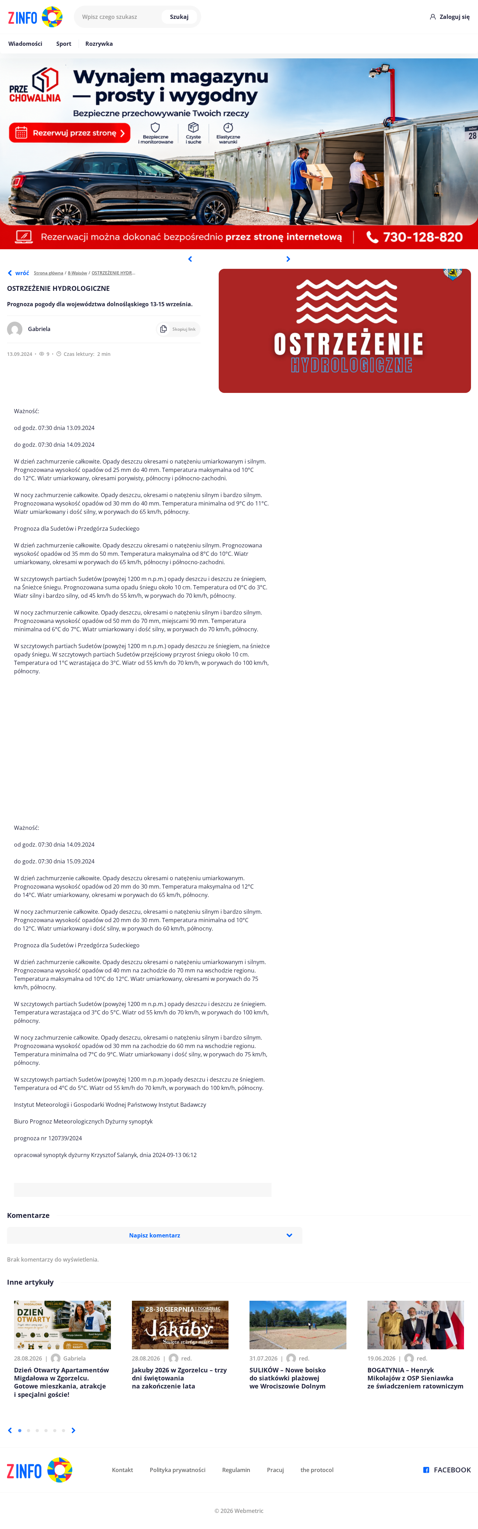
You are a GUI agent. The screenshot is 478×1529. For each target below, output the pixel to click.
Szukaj (179, 17)
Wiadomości (25, 44)
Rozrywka (99, 44)
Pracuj (275, 1470)
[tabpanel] (239, 153)
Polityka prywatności (177, 1470)
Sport (63, 44)
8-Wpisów (77, 273)
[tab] (19, 1430)
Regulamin (236, 1470)
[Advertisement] (143, 749)
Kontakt (122, 1470)
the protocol (317, 1470)
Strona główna (48, 273)
